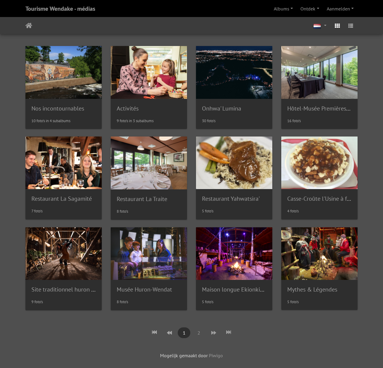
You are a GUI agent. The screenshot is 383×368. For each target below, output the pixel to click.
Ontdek (307, 9)
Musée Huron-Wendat (144, 289)
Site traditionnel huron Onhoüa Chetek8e (84, 289)
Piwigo (216, 355)
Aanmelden (338, 9)
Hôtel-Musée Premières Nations (327, 108)
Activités (128, 108)
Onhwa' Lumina (221, 108)
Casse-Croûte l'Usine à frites (322, 199)
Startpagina (28, 25)
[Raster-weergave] (337, 25)
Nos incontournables (57, 108)
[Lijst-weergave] (351, 25)
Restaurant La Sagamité (61, 199)
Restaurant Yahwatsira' (231, 199)
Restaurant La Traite (142, 199)
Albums (281, 9)
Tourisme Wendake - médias (60, 9)
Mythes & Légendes (312, 289)
